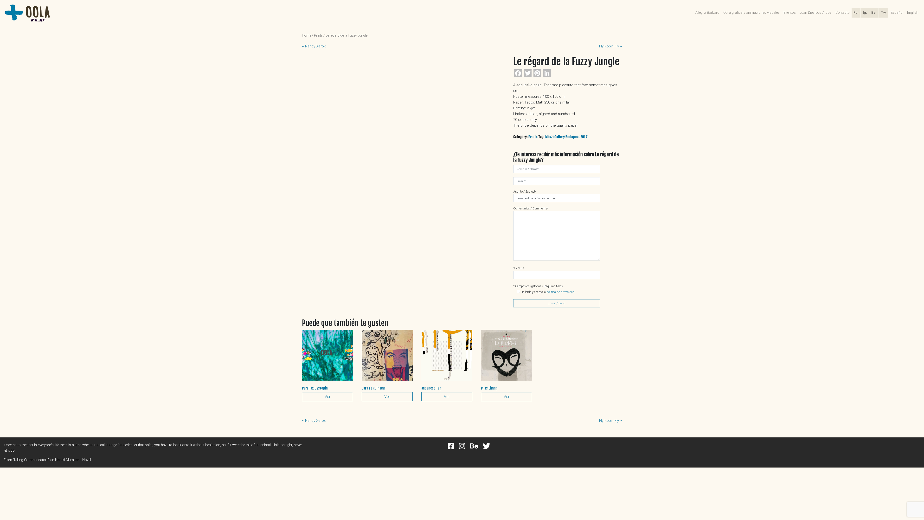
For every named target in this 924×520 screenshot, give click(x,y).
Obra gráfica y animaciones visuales (751, 13)
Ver (327, 396)
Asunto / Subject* (524, 191)
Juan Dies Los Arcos (816, 13)
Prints (318, 35)
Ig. (865, 13)
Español (897, 13)
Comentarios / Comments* (530, 208)
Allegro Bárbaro (707, 13)
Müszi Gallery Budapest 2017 (566, 137)
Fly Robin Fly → (610, 46)
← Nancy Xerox (314, 46)
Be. (874, 13)
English (912, 13)
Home (306, 35)
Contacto (842, 13)
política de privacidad (560, 292)
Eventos (789, 13)
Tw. (883, 13)
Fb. (856, 13)
